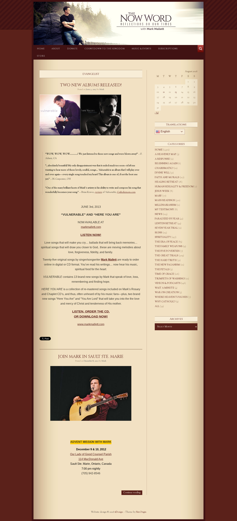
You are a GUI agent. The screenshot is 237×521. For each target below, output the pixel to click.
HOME (41, 48)
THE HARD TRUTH (166, 260)
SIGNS (158, 232)
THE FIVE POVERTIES (167, 251)
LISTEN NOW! (91, 235)
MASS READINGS (165, 200)
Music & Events (141, 48)
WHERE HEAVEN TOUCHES (171, 297)
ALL (157, 306)
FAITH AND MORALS (167, 177)
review (98, 192)
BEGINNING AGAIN (166, 163)
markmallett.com (91, 226)
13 (176, 92)
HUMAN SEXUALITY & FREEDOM (174, 186)
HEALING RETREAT (166, 182)
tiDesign (119, 512)
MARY (158, 196)
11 (164, 92)
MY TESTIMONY (164, 209)
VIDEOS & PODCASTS (167, 283)
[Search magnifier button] (201, 48)
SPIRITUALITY (163, 237)
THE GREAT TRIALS (166, 255)
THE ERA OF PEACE (166, 242)
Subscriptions (168, 48)
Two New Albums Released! (91, 85)
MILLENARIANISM (165, 205)
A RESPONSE (162, 159)
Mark (101, 89)
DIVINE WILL (162, 172)
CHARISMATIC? (164, 168)
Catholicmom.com (126, 192)
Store (41, 56)
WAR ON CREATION (167, 292)
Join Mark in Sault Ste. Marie (91, 356)
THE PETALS (162, 269)
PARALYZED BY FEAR (167, 218)
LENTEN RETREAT (166, 223)
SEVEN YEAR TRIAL (166, 228)
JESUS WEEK (162, 191)
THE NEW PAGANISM (167, 264)
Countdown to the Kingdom (104, 48)
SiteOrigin (141, 512)
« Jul (156, 113)
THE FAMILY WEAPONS (168, 246)
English (165, 131)
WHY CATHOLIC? (165, 301)
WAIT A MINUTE (164, 288)
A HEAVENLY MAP (165, 154)
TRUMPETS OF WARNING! (170, 278)
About (56, 48)
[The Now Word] (118, 21)
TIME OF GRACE (164, 274)
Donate (72, 48)
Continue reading (132, 492)
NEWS (158, 214)
